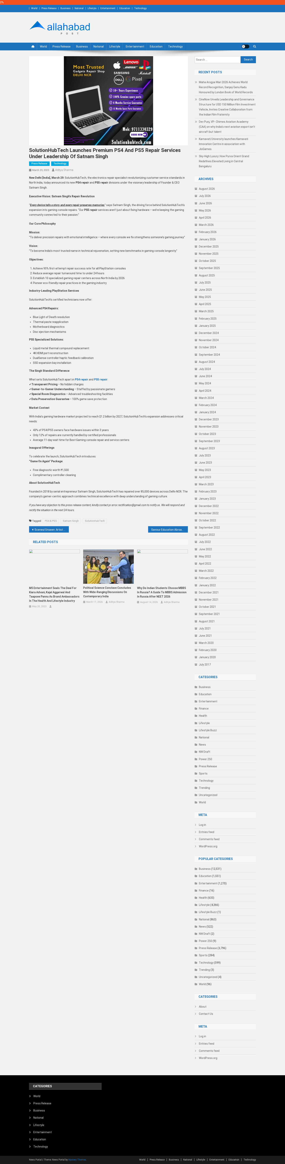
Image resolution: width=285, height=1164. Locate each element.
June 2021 (205, 635)
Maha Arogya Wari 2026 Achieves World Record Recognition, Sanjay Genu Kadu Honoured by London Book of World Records (226, 87)
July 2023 (205, 455)
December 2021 (209, 592)
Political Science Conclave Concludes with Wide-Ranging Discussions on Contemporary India (107, 592)
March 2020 (206, 642)
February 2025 (208, 318)
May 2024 (205, 383)
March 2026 (206, 224)
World (34, 8)
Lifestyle (92, 8)
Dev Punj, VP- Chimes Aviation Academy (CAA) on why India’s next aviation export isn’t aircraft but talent (227, 126)
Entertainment (107, 8)
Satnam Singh (71, 520)
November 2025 (208, 253)
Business (65, 8)
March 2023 (206, 484)
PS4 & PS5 (51, 520)
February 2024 (208, 405)
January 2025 (207, 325)
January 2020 (207, 657)
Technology (140, 8)
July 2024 (205, 369)
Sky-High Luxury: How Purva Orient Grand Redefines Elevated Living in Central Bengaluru (224, 161)
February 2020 (208, 650)
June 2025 (205, 289)
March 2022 (206, 570)
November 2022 (208, 513)
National (79, 8)
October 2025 (207, 260)
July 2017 (205, 664)
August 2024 (207, 361)
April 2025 (205, 304)
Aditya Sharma (64, 170)
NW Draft (204, 751)
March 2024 (206, 397)
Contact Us (206, 1013)
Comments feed (209, 839)
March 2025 (206, 311)
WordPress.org (208, 846)
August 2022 (207, 534)
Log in (202, 824)
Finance (204, 708)
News (202, 744)
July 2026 (205, 195)
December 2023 (209, 419)
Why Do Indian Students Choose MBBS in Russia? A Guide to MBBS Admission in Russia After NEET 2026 (162, 592)
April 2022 (205, 563)
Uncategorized (208, 795)
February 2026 (208, 232)
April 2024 (205, 390)
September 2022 (209, 527)
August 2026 (207, 188)
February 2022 (208, 577)
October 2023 (207, 433)
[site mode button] (245, 46)
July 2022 (205, 541)
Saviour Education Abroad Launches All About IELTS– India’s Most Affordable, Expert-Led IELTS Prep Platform (169, 529)
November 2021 (208, 599)
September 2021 (209, 614)
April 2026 (205, 217)
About (202, 1006)
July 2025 (205, 282)
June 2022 (205, 549)
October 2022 (207, 520)
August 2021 (207, 621)
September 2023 (209, 441)
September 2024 (209, 354)
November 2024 (208, 340)
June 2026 (205, 203)
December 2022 (209, 506)
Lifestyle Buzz (208, 730)
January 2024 (207, 412)
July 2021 (205, 628)
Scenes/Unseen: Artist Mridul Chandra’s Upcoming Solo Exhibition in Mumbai (52, 529)
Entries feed (206, 832)
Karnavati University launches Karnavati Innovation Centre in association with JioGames (223, 144)
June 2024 (205, 376)
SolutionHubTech (95, 520)
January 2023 (207, 498)
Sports (203, 773)
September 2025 (209, 268)
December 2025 (209, 246)
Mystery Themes (77, 1159)
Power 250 (205, 759)
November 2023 (208, 426)
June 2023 (205, 462)
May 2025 (205, 296)
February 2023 (208, 491)
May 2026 (205, 210)
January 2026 (207, 239)
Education (124, 8)
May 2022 (205, 556)
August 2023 (207, 448)
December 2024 (209, 333)
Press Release (48, 8)
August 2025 (207, 275)
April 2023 (205, 477)
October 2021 (207, 606)
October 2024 (207, 347)
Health (203, 715)
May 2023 (205, 470)
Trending (204, 787)
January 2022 (207, 585)
